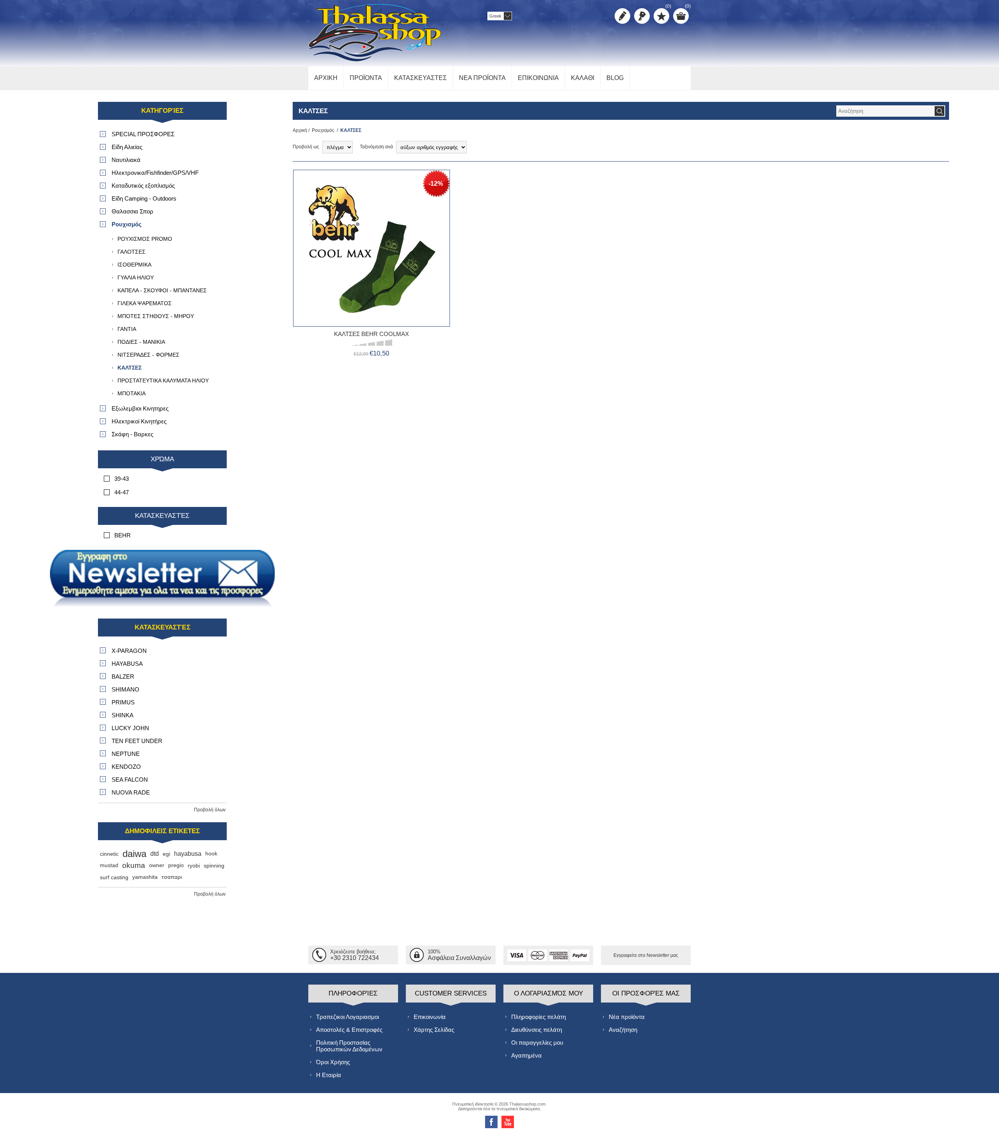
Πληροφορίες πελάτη (538, 1016)
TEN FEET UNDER (137, 741)
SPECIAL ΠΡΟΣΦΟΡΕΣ (143, 134)
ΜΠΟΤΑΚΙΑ (131, 393)
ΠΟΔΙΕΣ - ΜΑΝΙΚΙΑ (141, 342)
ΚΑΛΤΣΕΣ (129, 367)
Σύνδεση (642, 16)
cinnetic (109, 854)
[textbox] (885, 111)
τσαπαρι (172, 877)
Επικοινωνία (430, 1016)
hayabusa (187, 853)
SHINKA (122, 715)
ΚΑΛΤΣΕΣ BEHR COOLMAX (371, 334)
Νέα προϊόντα (627, 1016)
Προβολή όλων (210, 809)
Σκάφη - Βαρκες (132, 434)
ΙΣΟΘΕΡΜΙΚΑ (134, 264)
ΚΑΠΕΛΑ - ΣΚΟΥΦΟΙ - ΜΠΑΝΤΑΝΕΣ (162, 290)
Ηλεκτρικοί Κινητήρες (139, 421)
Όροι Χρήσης (333, 1062)
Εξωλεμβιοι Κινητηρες (140, 408)
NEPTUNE (126, 753)
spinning (214, 865)
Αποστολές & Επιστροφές (349, 1029)
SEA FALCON (130, 779)
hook (211, 854)
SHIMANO (125, 689)
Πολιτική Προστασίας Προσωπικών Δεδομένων (349, 1045)
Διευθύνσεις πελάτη (536, 1029)
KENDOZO (126, 766)
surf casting (114, 877)
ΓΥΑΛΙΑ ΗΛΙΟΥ (135, 277)
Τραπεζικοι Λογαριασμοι (347, 1016)
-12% (435, 183)
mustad (109, 865)
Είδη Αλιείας (127, 147)
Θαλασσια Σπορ (132, 211)
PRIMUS (123, 702)
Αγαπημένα (526, 1055)
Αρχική (300, 130)
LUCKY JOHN (130, 728)
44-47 (121, 492)
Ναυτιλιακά (126, 159)
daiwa (134, 853)
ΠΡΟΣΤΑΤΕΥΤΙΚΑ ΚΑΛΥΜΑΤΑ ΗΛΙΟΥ (163, 380)
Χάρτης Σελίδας (434, 1029)
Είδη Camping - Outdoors (144, 198)
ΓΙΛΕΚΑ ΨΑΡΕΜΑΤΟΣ (144, 303)
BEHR (122, 535)
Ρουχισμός (323, 130)
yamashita (145, 877)
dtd (154, 853)
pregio (176, 865)
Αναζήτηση (623, 1029)
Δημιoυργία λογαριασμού (622, 16)
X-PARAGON (129, 650)
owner (156, 865)
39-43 (121, 478)
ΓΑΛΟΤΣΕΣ (131, 252)
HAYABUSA (127, 663)
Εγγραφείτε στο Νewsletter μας (645, 955)
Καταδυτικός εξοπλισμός (143, 185)
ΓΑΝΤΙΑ (126, 329)
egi (166, 854)
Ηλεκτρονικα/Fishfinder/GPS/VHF (155, 172)
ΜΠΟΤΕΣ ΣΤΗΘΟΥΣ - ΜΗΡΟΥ (155, 316)
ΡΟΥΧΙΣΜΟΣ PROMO (144, 239)
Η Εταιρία (328, 1075)
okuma (133, 865)
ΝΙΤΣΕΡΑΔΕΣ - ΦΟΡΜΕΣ (148, 355)
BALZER (123, 676)
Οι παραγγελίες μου (537, 1042)
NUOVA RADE (131, 792)
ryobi (194, 865)
